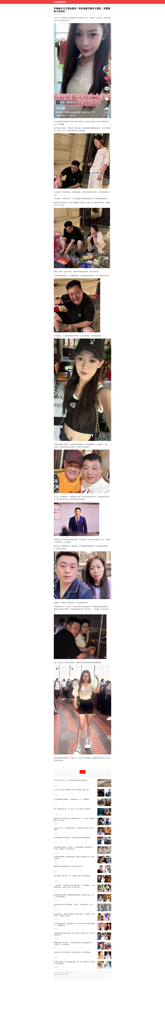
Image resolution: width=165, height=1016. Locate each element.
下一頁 (82, 771)
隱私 (65, 974)
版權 (67, 974)
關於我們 (55, 974)
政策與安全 (60, 974)
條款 (63, 974)
